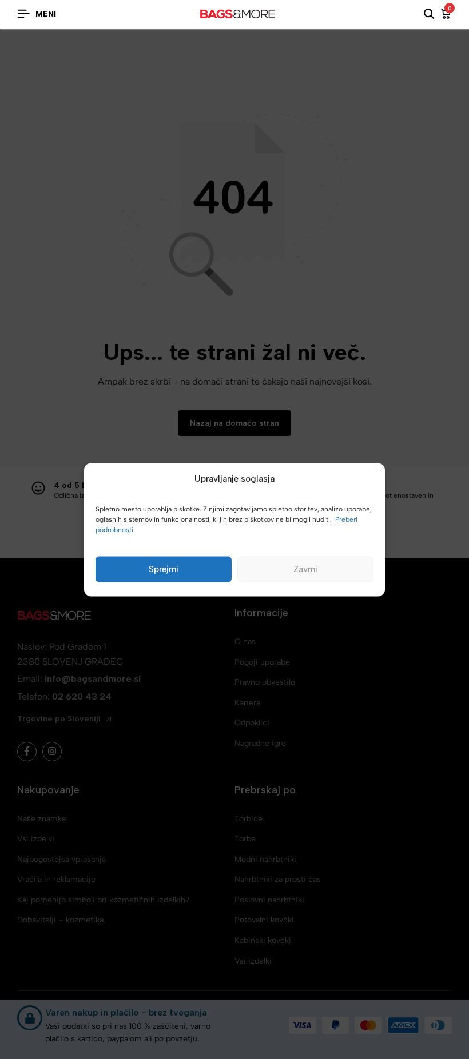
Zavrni (305, 569)
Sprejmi (163, 569)
